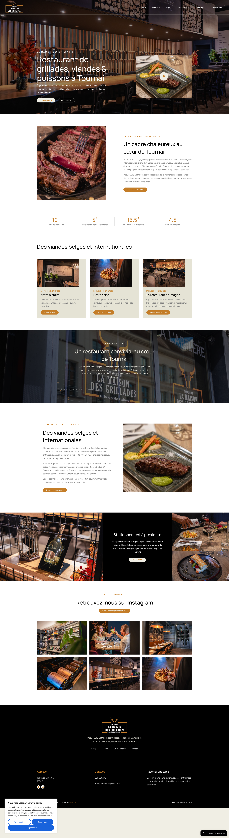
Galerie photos (184, 7)
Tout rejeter (42, 822)
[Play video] (164, 76)
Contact (200, 7)
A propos (156, 7)
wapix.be (72, 802)
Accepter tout (31, 828)
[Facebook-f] (38, 786)
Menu (168, 7)
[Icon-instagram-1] (42, 786)
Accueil (143, 7)
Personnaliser (19, 822)
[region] (31, 816)
